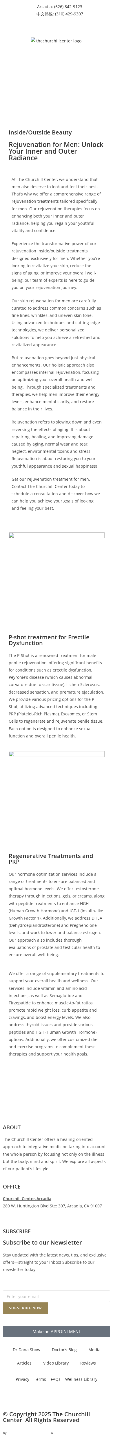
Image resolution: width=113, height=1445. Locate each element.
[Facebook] (10, 1396)
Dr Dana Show (26, 1349)
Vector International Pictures (29, 1432)
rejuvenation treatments (35, 201)
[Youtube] (41, 1396)
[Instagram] (26, 1396)
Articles (24, 1363)
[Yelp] (57, 1396)
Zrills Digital (63, 1432)
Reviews (88, 1363)
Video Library (56, 1363)
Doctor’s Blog (64, 1349)
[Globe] (72, 1396)
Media (94, 1349)
